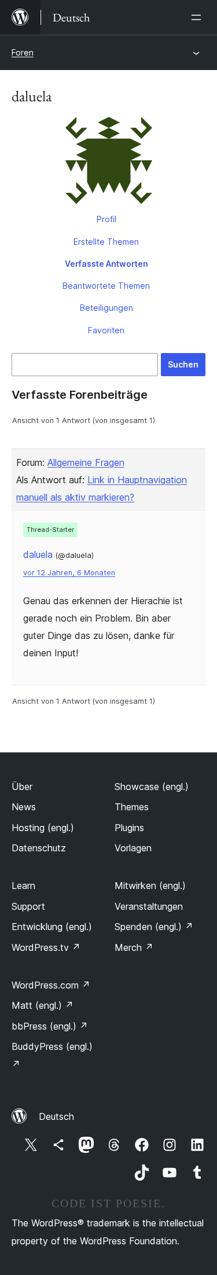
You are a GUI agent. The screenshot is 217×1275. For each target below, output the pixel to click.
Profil (106, 219)
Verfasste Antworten (106, 264)
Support (28, 906)
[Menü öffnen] (198, 17)
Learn (23, 885)
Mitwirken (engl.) (150, 885)
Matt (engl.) (42, 1005)
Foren (23, 52)
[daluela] (108, 162)
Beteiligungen (106, 308)
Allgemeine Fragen (85, 462)
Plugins (129, 827)
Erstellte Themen (106, 242)
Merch (134, 947)
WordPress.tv (46, 947)
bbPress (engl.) (50, 1026)
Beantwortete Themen (106, 286)
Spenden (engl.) (154, 926)
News (24, 807)
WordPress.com (51, 985)
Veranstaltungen (149, 906)
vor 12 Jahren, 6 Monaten (69, 572)
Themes (132, 807)
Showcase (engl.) (152, 786)
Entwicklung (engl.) (52, 926)
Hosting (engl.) (43, 827)
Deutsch (56, 1116)
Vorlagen (133, 848)
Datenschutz (39, 848)
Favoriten (106, 330)
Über (22, 786)
